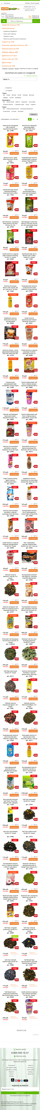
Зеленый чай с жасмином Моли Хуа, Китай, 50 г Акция (29, 897)
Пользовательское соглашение (20, 1095)
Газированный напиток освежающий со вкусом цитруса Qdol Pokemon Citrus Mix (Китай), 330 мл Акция (29, 161)
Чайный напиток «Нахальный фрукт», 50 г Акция (10, 704)
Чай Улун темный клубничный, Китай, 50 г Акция (10, 961)
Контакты (7, 3)
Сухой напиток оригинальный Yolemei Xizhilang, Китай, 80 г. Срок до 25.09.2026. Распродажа (29, 321)
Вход (27, 3)
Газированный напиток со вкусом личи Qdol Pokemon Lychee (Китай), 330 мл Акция (29, 288)
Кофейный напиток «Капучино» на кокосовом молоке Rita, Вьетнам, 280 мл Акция (29, 481)
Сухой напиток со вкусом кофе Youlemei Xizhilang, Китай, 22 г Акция (10, 255)
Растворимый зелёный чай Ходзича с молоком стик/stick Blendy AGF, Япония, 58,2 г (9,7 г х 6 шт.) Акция (29, 578)
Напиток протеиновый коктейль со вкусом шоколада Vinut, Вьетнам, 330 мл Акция (10, 513)
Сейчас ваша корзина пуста (12, 17)
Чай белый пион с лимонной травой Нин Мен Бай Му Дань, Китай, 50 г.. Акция (10, 994)
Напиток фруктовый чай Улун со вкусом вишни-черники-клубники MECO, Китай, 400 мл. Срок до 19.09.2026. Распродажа (29, 385)
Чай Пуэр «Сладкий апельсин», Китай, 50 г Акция (10, 929)
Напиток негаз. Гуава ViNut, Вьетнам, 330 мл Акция (10, 159)
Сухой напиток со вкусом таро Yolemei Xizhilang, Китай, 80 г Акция (29, 993)
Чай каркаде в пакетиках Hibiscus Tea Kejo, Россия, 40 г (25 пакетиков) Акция (29, 223)
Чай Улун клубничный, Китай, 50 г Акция (29, 832)
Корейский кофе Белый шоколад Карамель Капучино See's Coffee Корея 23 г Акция (10, 192)
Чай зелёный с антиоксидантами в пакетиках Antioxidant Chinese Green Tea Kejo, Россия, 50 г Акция (29, 193)
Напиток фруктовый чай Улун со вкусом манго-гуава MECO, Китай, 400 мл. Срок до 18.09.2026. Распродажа (29, 417)
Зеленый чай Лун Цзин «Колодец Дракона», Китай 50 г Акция (29, 640)
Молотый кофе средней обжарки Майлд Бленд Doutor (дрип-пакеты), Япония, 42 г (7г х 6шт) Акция (10, 899)
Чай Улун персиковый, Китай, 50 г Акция (10, 832)
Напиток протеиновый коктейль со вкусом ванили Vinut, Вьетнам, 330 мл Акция (29, 673)
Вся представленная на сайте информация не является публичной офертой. (20, 1060)
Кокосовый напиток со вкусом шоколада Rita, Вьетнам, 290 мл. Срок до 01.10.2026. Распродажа (29, 449)
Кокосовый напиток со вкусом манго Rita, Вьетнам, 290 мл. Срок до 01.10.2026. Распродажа (29, 737)
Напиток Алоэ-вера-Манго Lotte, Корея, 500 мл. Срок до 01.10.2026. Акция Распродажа (10, 288)
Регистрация (35, 3)
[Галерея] (33, 119)
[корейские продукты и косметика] (2, 6)
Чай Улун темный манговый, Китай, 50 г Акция (29, 929)
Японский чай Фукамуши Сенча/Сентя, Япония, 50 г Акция (10, 640)
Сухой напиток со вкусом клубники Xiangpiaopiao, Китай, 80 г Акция (10, 544)
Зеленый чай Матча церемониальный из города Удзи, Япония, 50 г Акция (29, 866)
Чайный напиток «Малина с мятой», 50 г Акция (10, 576)
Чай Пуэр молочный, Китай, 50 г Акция (10, 672)
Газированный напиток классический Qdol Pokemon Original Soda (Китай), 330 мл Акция (10, 737)
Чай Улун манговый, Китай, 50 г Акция (29, 800)
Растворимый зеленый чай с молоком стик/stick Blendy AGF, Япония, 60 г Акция (29, 609)
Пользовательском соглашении (23, 1105)
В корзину (14, 153)
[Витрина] (30, 119)
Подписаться (20, 1093)
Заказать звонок (29, 10)
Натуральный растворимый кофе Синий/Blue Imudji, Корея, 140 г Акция (10, 384)
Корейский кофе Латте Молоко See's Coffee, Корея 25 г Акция (29, 255)
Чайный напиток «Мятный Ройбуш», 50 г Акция (29, 704)
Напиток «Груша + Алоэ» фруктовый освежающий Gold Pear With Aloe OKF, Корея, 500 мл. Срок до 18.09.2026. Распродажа (10, 353)
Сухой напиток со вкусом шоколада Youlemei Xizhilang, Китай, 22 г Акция (29, 352)
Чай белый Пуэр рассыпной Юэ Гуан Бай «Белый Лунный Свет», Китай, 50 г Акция (29, 962)
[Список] (37, 119)
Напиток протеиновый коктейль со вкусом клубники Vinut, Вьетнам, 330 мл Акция (10, 449)
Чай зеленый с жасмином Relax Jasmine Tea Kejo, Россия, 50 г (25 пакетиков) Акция (10, 224)
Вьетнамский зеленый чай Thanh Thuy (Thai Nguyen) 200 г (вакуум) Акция (10, 802)
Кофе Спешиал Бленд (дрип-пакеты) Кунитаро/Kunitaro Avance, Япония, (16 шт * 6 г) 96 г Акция (10, 482)
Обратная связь (21, 1056)
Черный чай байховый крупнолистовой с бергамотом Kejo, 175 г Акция (10, 416)
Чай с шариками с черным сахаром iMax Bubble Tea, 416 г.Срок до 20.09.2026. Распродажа (29, 545)
